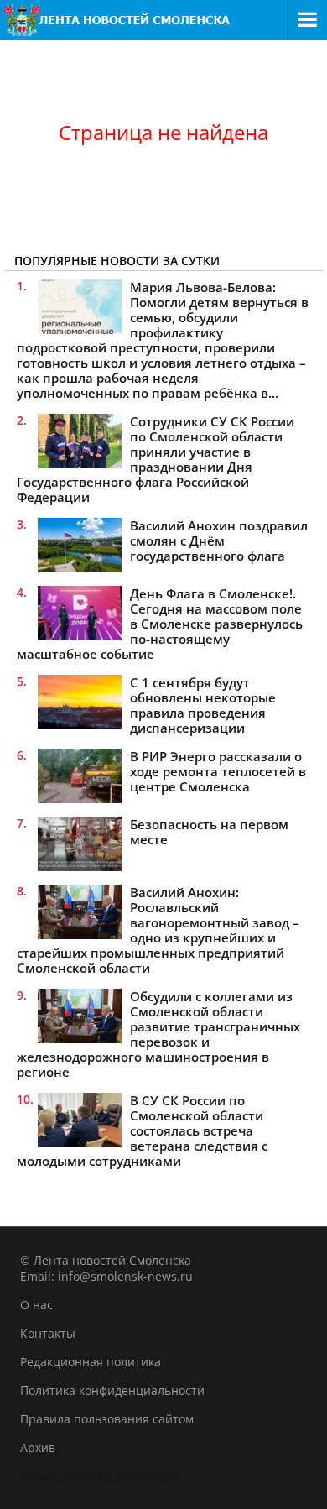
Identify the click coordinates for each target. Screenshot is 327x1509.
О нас (36, 1305)
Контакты (47, 1333)
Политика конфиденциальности (112, 1390)
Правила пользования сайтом (107, 1419)
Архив (37, 1447)
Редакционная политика (90, 1362)
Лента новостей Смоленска (99, 1476)
